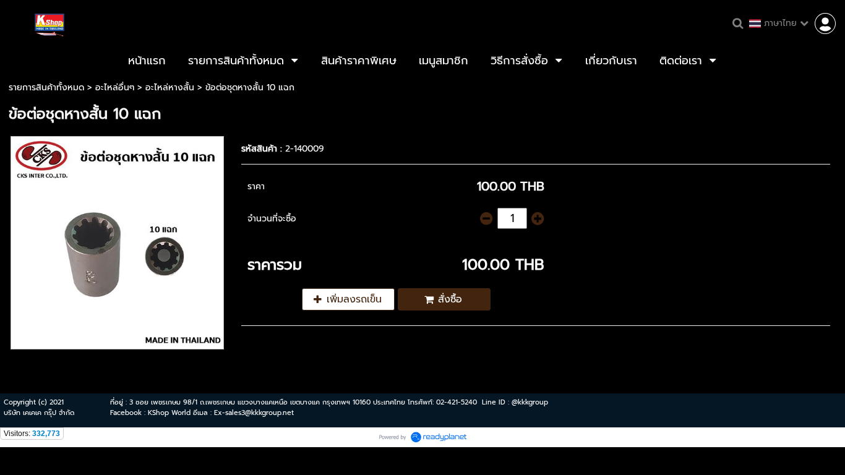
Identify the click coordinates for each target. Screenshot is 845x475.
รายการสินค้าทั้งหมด (46, 87)
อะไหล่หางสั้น (169, 87)
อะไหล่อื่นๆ (114, 87)
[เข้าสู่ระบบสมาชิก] (825, 23)
